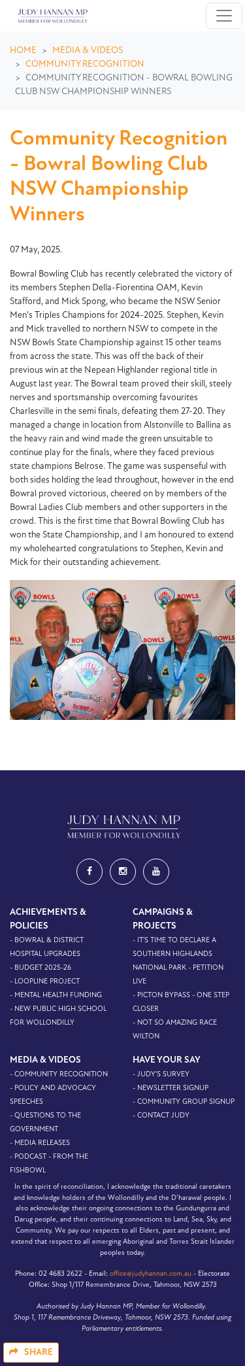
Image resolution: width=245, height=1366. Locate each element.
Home (23, 51)
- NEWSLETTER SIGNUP (170, 1088)
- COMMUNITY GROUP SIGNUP (184, 1102)
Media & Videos (87, 51)
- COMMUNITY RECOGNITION (59, 1074)
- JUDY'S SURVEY (161, 1074)
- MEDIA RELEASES (40, 1143)
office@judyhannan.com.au (150, 1274)
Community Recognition (84, 64)
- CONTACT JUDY (161, 1115)
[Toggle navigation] (224, 16)
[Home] (52, 16)
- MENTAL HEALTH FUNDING (56, 995)
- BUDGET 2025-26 (40, 968)
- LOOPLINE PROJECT (45, 981)
